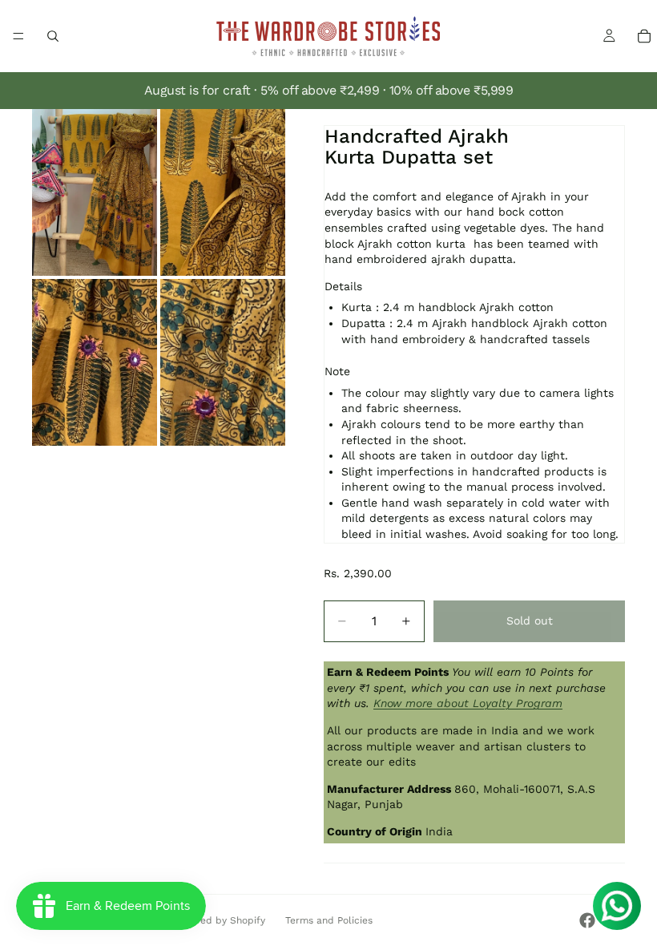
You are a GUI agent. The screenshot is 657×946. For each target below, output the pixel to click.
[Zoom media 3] (94, 362)
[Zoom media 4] (222, 362)
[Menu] (18, 36)
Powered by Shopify (218, 920)
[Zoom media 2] (222, 192)
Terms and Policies (329, 920)
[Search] (53, 36)
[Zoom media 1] (94, 192)
